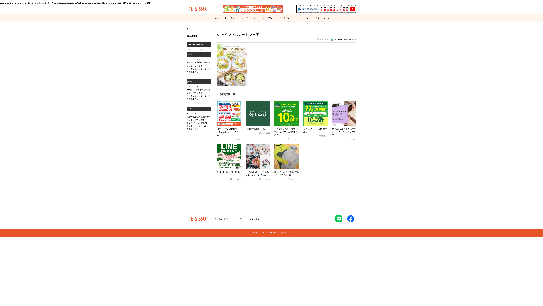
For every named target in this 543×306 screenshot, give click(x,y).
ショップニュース (248, 18)
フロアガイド (285, 18)
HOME (217, 18)
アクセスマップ (322, 18)
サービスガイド (303, 18)
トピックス (230, 18)
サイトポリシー (256, 218)
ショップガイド (267, 18)
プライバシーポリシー (236, 218)
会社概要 (219, 218)
